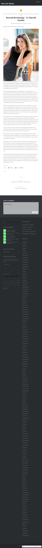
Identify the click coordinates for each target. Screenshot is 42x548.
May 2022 (24, 345)
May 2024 (24, 300)
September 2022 (25, 343)
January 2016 (24, 517)
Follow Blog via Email (9, 256)
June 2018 (24, 451)
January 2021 (24, 381)
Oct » (7, 288)
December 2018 (25, 438)
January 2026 (24, 257)
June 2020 (24, 397)
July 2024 (24, 298)
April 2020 (24, 402)
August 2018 (24, 447)
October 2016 (25, 496)
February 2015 (25, 530)
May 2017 (24, 481)
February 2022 (25, 352)
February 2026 (25, 255)
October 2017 (25, 469)
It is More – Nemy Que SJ (27, 229)
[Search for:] (11, 222)
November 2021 (25, 359)
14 (4, 282)
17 (11, 282)
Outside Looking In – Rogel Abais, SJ (29, 231)
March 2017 (24, 485)
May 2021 (24, 372)
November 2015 (25, 521)
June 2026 (24, 246)
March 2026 (24, 253)
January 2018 (24, 463)
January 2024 (24, 309)
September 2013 (25, 535)
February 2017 (25, 487)
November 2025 (25, 262)
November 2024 (25, 289)
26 (15, 284)
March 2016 (24, 512)
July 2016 (24, 503)
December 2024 (25, 287)
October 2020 (25, 388)
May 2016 (24, 508)
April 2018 (24, 456)
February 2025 (25, 282)
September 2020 (25, 390)
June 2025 (24, 273)
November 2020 (25, 386)
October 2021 (25, 361)
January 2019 (24, 436)
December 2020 (25, 384)
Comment (35, 212)
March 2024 (24, 305)
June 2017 (24, 478)
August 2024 (24, 296)
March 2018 (24, 458)
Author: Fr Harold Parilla (10, 13)
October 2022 (25, 341)
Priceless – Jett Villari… (11, 237)
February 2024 (25, 307)
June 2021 (24, 370)
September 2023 (25, 318)
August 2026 (24, 241)
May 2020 (24, 399)
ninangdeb (17, 23)
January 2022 (24, 354)
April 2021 (24, 375)
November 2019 (25, 413)
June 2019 (24, 424)
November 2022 (25, 338)
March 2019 (24, 431)
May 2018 (24, 454)
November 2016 (25, 494)
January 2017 (24, 490)
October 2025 (25, 264)
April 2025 (24, 278)
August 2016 (24, 501)
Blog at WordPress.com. (21, 545)
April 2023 (24, 327)
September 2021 (25, 363)
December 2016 (25, 492)
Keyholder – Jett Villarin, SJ (27, 226)
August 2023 (24, 320)
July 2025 (24, 271)
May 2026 (24, 248)
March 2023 (24, 329)
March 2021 (24, 377)
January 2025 (24, 284)
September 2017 (25, 472)
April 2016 (24, 510)
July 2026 (24, 244)
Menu (38, 1)
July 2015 (24, 526)
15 (6, 282)
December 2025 (25, 259)
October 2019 (25, 415)
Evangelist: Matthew (23, 13)
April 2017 (24, 483)
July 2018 (24, 449)
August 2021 (24, 366)
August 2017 (24, 474)
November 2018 (25, 440)
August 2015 (24, 524)
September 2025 (25, 266)
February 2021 (25, 379)
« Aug (4, 288)
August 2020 (24, 393)
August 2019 (24, 420)
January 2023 (24, 334)
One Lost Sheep (7, 3)
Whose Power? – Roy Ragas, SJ (28, 224)
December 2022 (25, 336)
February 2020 (25, 406)
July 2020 (24, 395)
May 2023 (24, 325)
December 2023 (25, 311)
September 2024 (25, 293)
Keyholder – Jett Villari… (11, 231)
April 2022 (24, 347)
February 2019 (25, 433)
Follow (6, 267)
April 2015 (24, 528)
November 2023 (25, 314)
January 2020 (24, 408)
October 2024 (25, 291)
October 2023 (25, 316)
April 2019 (24, 429)
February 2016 (25, 515)
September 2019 (25, 417)
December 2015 (25, 519)
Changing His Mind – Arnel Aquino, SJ (29, 233)
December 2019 (25, 411)
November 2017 (25, 467)
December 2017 (25, 465)
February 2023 (25, 332)
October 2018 (25, 442)
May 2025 (24, 275)
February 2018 (25, 460)
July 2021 (24, 368)
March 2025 (24, 280)
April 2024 (24, 302)
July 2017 (24, 476)
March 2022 (24, 350)
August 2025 (24, 268)
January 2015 (24, 533)
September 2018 (25, 445)
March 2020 (24, 404)
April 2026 (24, 250)
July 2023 (24, 323)
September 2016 (25, 499)
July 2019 (24, 422)
